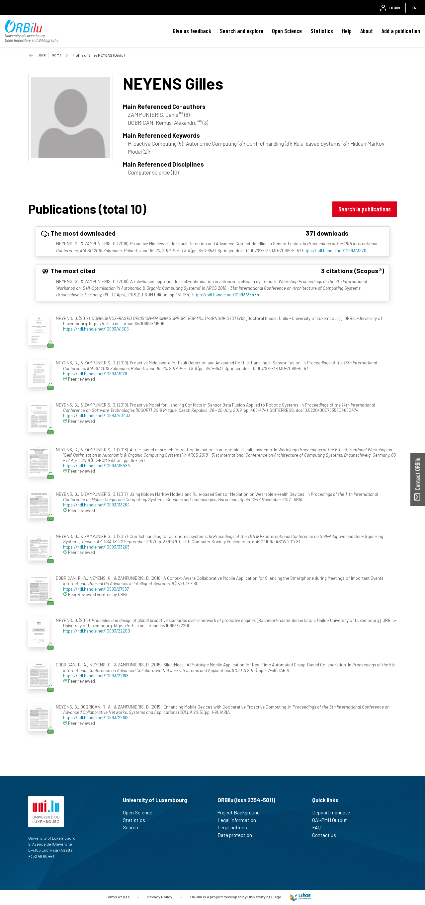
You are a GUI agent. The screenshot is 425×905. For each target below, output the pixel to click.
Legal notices (232, 827)
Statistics (321, 31)
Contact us (324, 835)
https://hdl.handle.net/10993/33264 (96, 504)
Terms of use (117, 896)
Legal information (236, 820)
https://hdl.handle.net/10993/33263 (96, 547)
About (366, 31)
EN (413, 7)
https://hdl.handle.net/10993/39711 (334, 250)
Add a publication (401, 31)
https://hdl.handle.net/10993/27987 (96, 589)
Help (347, 31)
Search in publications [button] (364, 209)
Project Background (238, 812)
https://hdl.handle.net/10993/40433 (96, 415)
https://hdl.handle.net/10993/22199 (95, 717)
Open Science (287, 31)
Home (56, 55)
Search (130, 827)
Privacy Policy (159, 896)
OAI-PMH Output (329, 820)
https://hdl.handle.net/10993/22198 (95, 675)
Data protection (234, 835)
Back (42, 55)
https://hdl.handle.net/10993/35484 (225, 294)
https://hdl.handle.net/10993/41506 (96, 329)
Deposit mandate (331, 812)
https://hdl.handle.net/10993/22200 (96, 631)
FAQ (316, 827)
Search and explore (241, 31)
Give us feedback (192, 31)
